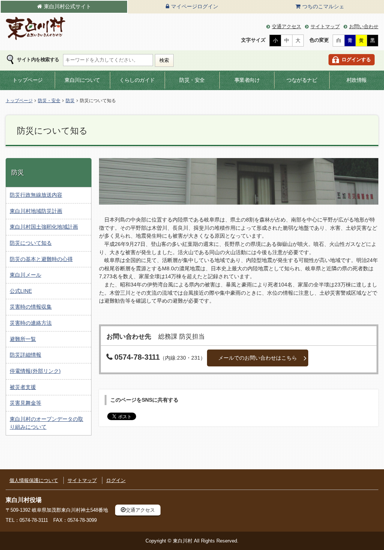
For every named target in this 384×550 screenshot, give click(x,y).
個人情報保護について (33, 480)
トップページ (27, 80)
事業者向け (247, 80)
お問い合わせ (363, 26)
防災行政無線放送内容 (36, 195)
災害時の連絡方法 (31, 323)
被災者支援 (23, 387)
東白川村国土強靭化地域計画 (44, 227)
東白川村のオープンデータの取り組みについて (46, 423)
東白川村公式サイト (67, 6)
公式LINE (21, 291)
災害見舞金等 (25, 403)
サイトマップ (325, 26)
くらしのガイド (137, 80)
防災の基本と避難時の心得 (41, 259)
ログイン (116, 480)
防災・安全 (192, 80)
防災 (70, 100)
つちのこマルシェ (323, 6)
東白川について (82, 80)
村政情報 (356, 80)
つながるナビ (301, 80)
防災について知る (31, 243)
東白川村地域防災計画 (36, 211)
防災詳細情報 (25, 355)
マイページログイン (194, 6)
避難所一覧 (23, 339)
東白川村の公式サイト (36, 29)
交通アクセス (286, 26)
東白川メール (25, 275)
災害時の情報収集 (31, 307)
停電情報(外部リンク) (35, 371)
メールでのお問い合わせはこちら (257, 358)
